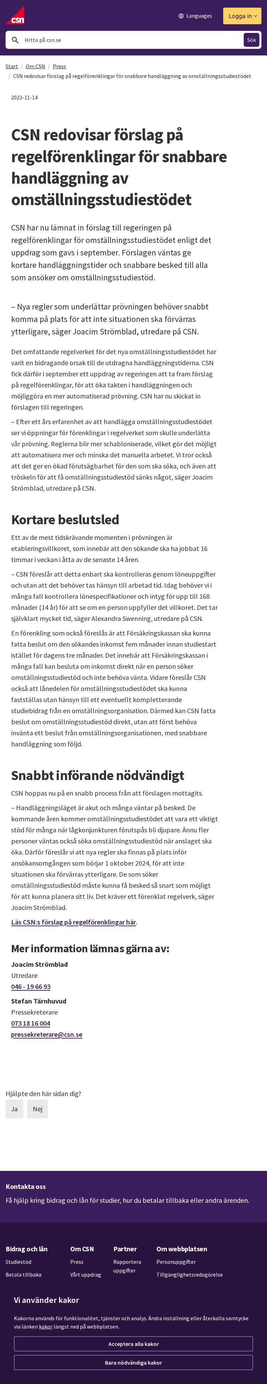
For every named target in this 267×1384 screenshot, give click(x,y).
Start (12, 66)
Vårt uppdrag (85, 1274)
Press (59, 66)
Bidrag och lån (26, 1248)
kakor (45, 1326)
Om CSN (35, 66)
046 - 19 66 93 (30, 986)
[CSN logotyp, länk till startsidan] (15, 15)
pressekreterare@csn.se (46, 1034)
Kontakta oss (26, 1186)
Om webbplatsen (181, 1248)
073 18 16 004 (30, 1023)
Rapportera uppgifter (127, 1266)
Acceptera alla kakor (133, 1343)
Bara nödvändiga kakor (133, 1362)
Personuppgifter (176, 1261)
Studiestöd (18, 1261)
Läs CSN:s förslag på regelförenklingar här (73, 922)
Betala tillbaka (23, 1274)
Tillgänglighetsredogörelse (189, 1274)
